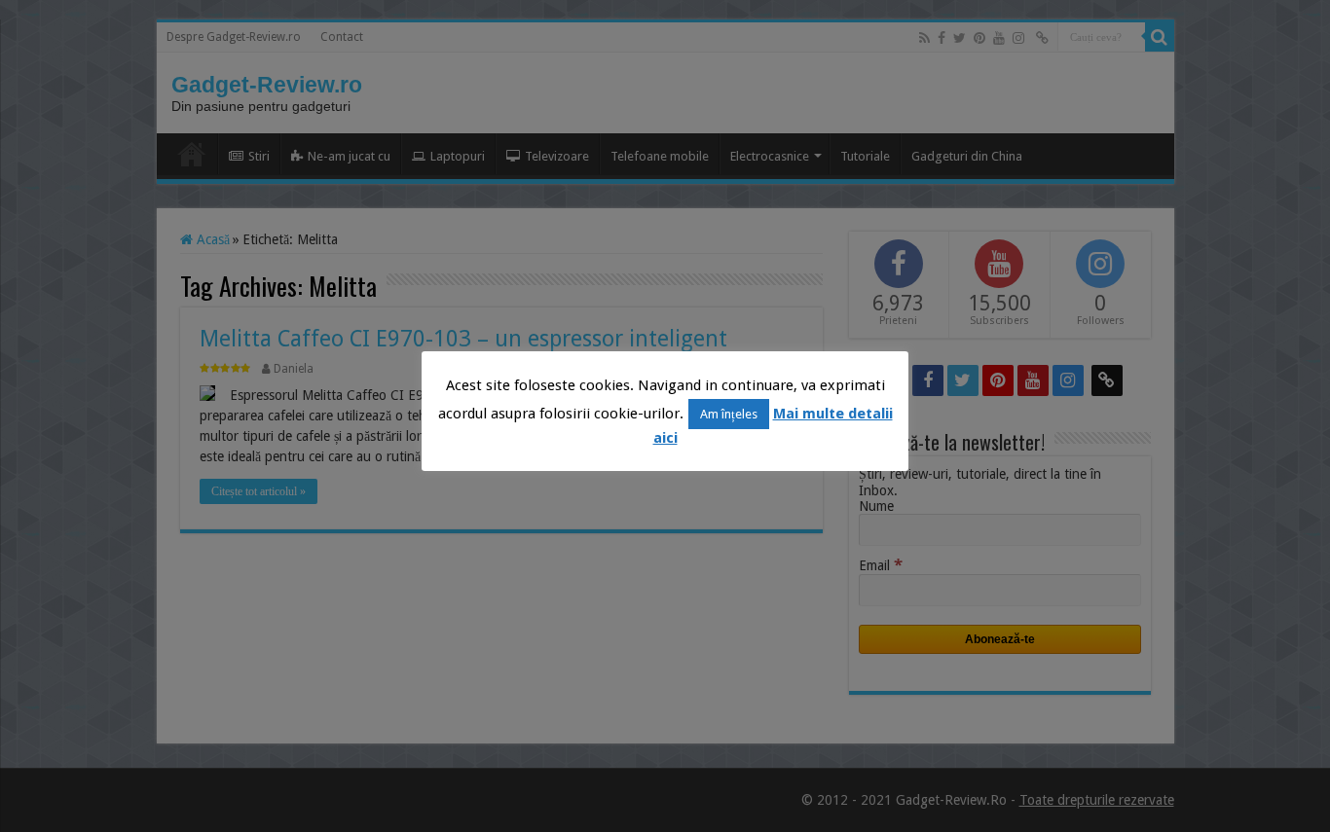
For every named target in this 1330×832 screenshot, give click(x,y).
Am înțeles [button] (728, 414)
